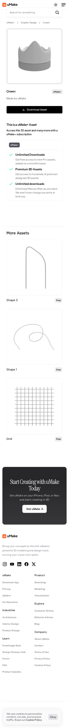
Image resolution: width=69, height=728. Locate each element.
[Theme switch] (55, 4)
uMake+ (10, 22)
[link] (34, 267)
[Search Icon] (34, 12)
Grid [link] (9, 439)
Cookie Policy (34, 720)
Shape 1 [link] (11, 369)
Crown (46, 22)
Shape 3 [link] (12, 300)
